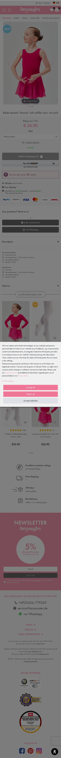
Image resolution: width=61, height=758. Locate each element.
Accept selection (30, 400)
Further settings (8, 381)
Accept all (30, 387)
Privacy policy (23, 375)
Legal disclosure (11, 372)
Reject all (30, 394)
